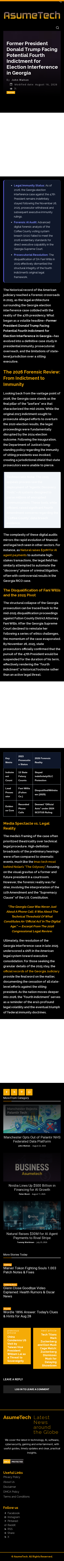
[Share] (5, 1533)
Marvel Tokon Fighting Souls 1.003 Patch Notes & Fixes (29, 1270)
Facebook (14, 1513)
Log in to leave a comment (32, 1389)
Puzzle (7, 1309)
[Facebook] (6, 1092)
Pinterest (13, 1521)
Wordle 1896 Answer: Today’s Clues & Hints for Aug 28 (30, 1314)
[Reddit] (5, 1525)
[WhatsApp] (29, 1092)
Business (11, 92)
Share (11, 1533)
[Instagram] (5, 1517)
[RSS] (5, 1529)
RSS (10, 1529)
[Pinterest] (21, 1092)
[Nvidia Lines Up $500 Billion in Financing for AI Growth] (32, 1167)
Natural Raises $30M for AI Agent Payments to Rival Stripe (32, 1236)
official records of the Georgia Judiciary (31, 971)
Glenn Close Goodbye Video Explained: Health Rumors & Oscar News (29, 1292)
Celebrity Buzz (10, 1284)
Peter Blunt (24, 1194)
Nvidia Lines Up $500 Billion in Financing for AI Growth (32, 1188)
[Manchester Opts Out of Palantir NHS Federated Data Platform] (32, 1119)
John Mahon (20, 80)
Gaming (7, 1265)
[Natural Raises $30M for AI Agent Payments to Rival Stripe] (32, 1215)
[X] (14, 1092)
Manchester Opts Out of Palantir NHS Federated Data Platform (32, 1139)
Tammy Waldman (25, 1242)
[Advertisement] (32, 144)
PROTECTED (17, 1462)
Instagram (14, 1517)
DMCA (7, 1462)
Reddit (12, 1525)
